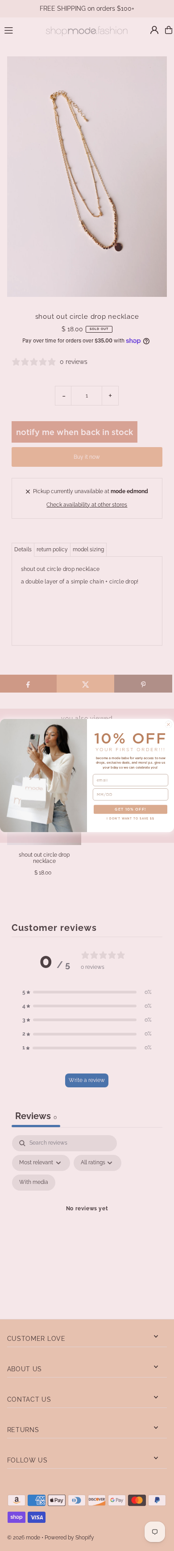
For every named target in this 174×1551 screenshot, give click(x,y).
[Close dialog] (168, 724)
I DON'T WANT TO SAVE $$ (130, 819)
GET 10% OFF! (130, 809)
